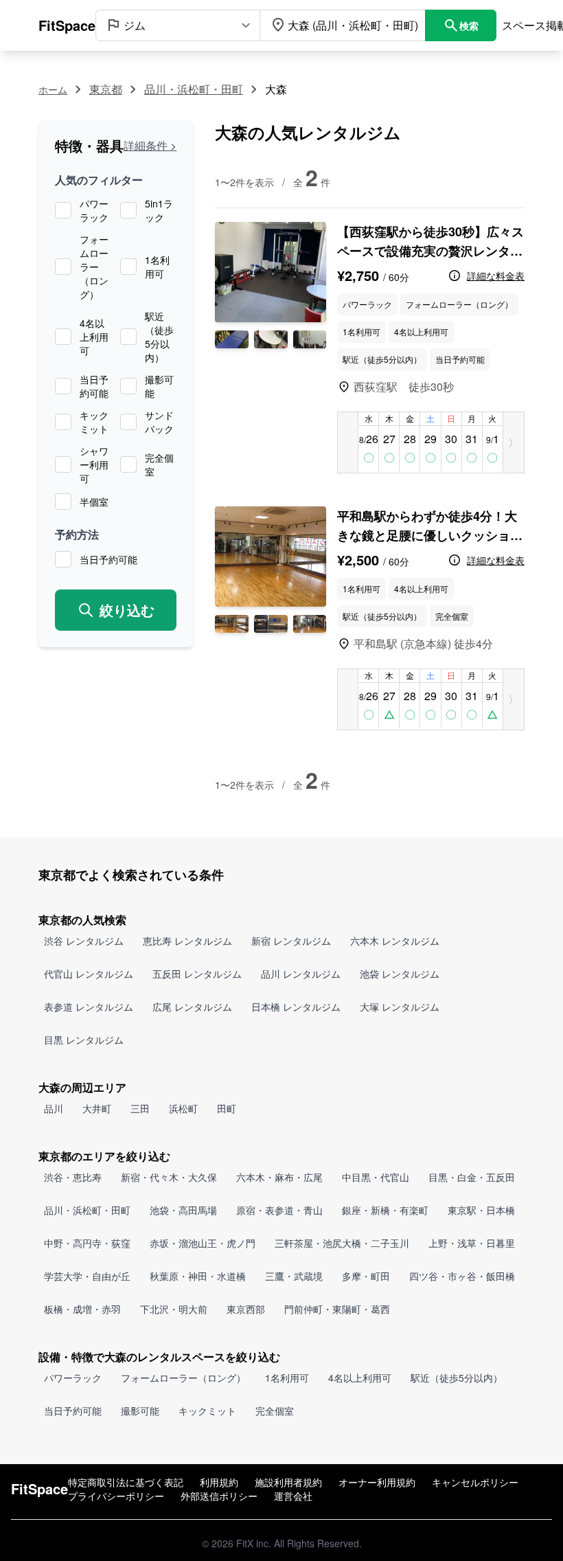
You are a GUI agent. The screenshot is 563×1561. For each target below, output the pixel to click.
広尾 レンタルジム (192, 1006)
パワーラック (94, 210)
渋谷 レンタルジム (84, 940)
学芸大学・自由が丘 (87, 1276)
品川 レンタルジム (301, 973)
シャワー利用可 (94, 464)
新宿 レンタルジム (291, 940)
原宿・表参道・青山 (279, 1210)
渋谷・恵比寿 (73, 1177)
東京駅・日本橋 (481, 1210)
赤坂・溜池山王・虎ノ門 (202, 1243)
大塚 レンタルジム (399, 1006)
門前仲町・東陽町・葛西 (337, 1309)
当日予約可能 (94, 386)
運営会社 (293, 1496)
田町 (226, 1108)
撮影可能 (159, 386)
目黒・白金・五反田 (471, 1177)
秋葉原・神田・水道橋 (198, 1276)
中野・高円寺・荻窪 (87, 1243)
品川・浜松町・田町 (193, 89)
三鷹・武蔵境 (294, 1276)
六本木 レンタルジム (394, 940)
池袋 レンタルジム (399, 973)
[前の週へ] (348, 442)
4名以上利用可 (94, 336)
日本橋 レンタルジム (296, 1006)
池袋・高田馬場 (183, 1210)
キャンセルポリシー (475, 1482)
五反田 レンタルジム (197, 973)
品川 (53, 1108)
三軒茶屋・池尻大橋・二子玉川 (342, 1243)
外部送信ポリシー (219, 1496)
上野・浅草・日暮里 (471, 1243)
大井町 (96, 1108)
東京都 (105, 89)
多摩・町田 (366, 1276)
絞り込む (127, 610)
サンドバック (159, 422)
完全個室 (159, 464)
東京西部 (246, 1309)
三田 (140, 1108)
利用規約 (219, 1482)
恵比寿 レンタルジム (187, 940)
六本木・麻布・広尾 (279, 1177)
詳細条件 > (150, 145)
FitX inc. (253, 1543)
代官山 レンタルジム (88, 973)
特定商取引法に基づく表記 (125, 1482)
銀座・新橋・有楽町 (385, 1210)
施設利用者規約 (288, 1482)
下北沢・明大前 (173, 1309)
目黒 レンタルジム (84, 1039)
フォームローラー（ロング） (94, 266)
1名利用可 (157, 266)
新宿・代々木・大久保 (169, 1177)
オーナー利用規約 (376, 1482)
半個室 (94, 501)
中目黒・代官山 (375, 1177)
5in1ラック (159, 210)
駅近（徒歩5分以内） (159, 336)
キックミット (94, 422)
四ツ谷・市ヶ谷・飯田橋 (462, 1276)
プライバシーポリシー (116, 1496)
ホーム (52, 89)
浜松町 (183, 1108)
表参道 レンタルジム (88, 1006)
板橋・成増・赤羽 (82, 1309)
